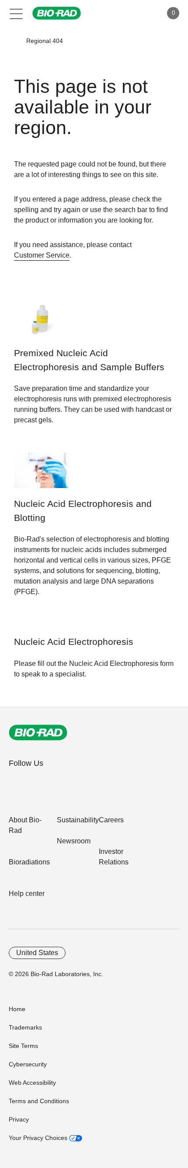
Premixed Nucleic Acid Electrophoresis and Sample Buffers (89, 360)
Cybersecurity (28, 1064)
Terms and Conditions (39, 1100)
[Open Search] (125, 13)
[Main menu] (16, 13)
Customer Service (42, 255)
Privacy (19, 1119)
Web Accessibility (32, 1082)
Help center (27, 893)
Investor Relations (114, 857)
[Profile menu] (143, 13)
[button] (13, 40)
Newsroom (74, 841)
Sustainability (78, 820)
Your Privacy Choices (39, 1137)
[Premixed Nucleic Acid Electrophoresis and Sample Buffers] (41, 324)
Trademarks (25, 1027)
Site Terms (23, 1045)
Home (17, 1008)
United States (37, 952)
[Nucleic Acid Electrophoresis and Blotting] (41, 475)
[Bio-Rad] (38, 732)
